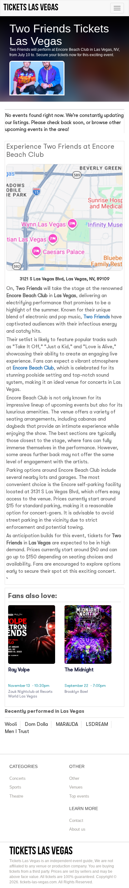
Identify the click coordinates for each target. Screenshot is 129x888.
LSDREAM (97, 724)
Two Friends (96, 317)
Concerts (17, 778)
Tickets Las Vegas (41, 850)
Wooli (11, 724)
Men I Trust (17, 731)
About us (77, 829)
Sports (15, 787)
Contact (76, 820)
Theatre (16, 796)
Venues (76, 787)
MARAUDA (67, 724)
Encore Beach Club (33, 368)
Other (74, 778)
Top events (79, 796)
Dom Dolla (36, 724)
